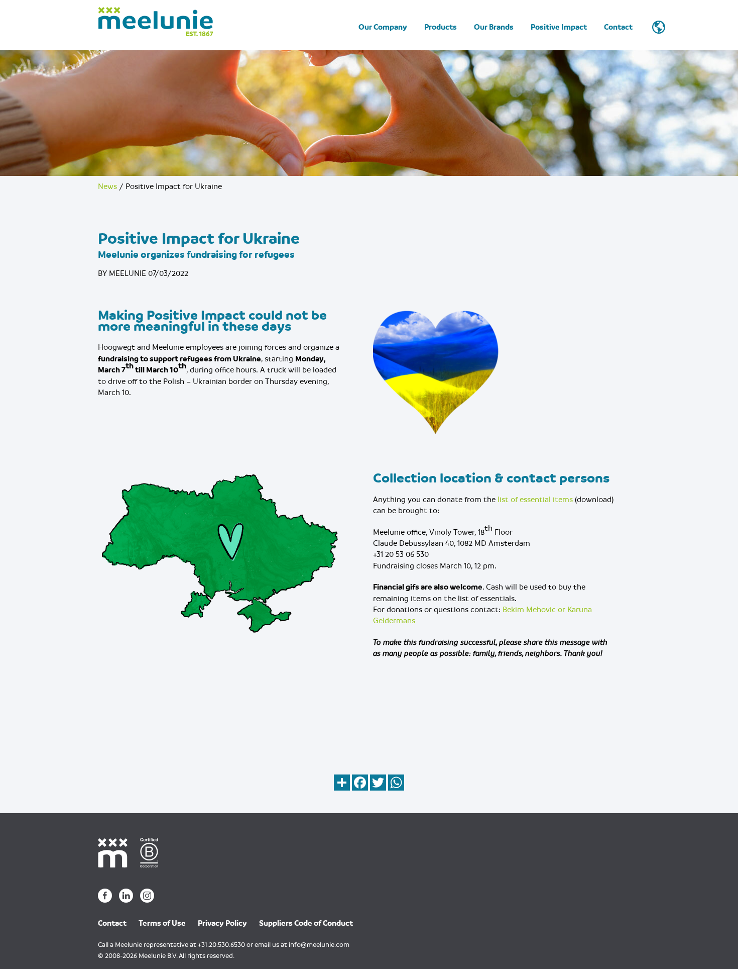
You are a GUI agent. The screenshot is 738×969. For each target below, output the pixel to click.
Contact (618, 27)
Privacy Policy (222, 923)
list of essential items (535, 499)
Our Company (382, 27)
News (107, 186)
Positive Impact (559, 27)
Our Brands (494, 27)
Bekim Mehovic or (535, 609)
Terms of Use (162, 923)
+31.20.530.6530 (221, 944)
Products (440, 27)
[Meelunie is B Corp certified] (153, 852)
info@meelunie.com (319, 944)
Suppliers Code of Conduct (306, 923)
